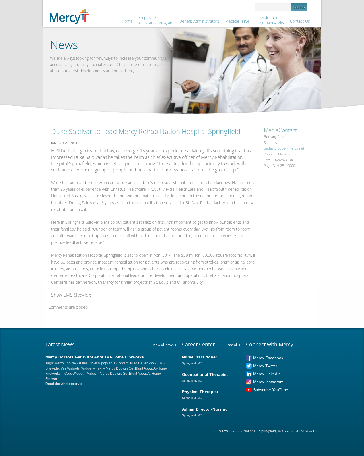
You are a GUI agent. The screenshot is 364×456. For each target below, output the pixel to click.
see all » (234, 344)
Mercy (223, 431)
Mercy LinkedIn (267, 374)
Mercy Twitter (265, 366)
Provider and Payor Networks (270, 20)
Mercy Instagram (268, 382)
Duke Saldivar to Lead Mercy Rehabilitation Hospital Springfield (145, 131)
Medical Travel (237, 21)
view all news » (164, 344)
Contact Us (300, 21)
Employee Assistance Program (155, 20)
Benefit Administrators (199, 21)
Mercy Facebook (268, 358)
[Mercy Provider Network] (69, 15)
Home (127, 21)
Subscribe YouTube (270, 389)
